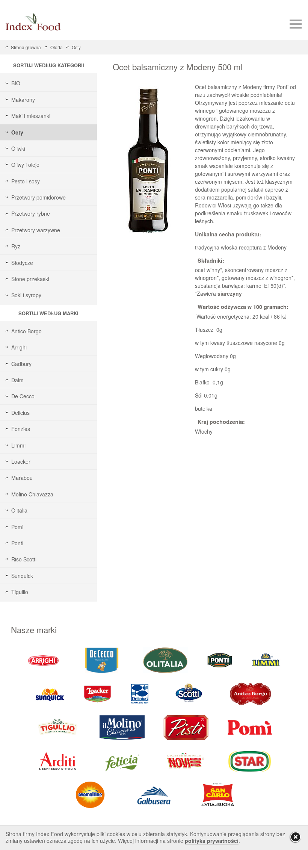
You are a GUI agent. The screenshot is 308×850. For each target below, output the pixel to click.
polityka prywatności (212, 840)
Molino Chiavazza (32, 494)
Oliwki (18, 148)
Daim (17, 380)
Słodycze (22, 262)
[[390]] (58, 727)
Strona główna (26, 47)
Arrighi (19, 347)
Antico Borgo (26, 331)
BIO (15, 83)
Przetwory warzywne (35, 230)
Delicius (20, 412)
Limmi (18, 445)
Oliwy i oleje (25, 164)
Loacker (20, 461)
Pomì (17, 527)
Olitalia (19, 510)
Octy (76, 47)
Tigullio (19, 592)
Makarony (23, 99)
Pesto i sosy (25, 181)
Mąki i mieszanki (30, 115)
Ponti (17, 543)
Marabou (22, 477)
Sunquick (22, 575)
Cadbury (21, 364)
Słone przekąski (30, 279)
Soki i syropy (26, 295)
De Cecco (23, 396)
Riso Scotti (23, 559)
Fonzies (20, 429)
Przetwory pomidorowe (38, 197)
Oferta (56, 47)
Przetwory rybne (30, 213)
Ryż (15, 246)
